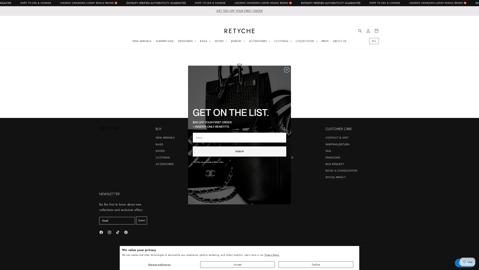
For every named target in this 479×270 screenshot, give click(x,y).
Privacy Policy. (272, 255)
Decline (316, 264)
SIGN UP (239, 151)
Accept (237, 264)
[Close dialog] (286, 70)
